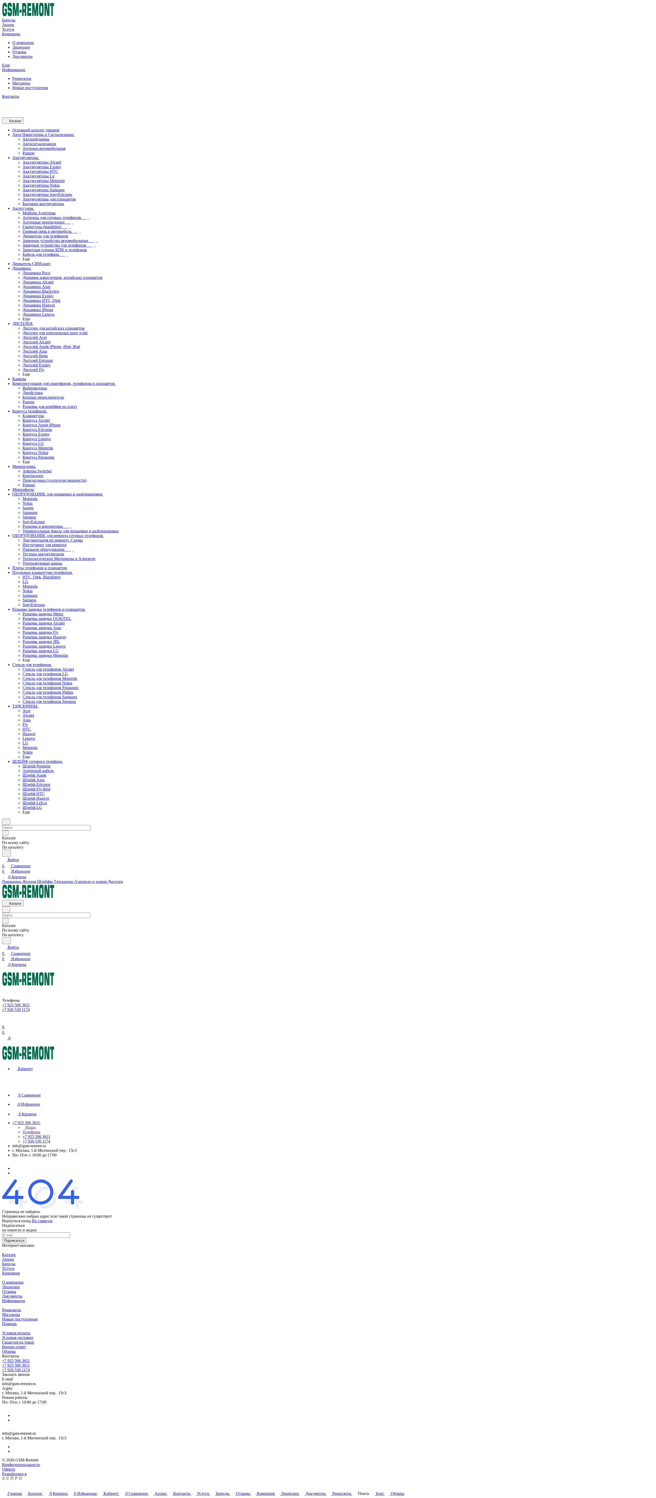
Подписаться (14, 1240)
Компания (11, 1273)
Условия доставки (17, 1337)
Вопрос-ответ (14, 1347)
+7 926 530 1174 (16, 1370)
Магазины (21, 83)
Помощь (9, 1324)
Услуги (8, 1268)
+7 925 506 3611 (16, 1360)
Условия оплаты (16, 1333)
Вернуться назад (16, 1221)
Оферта (8, 1469)
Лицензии (21, 47)
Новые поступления (30, 88)
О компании (23, 42)
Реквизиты (21, 78)
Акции (8, 1259)
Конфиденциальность (21, 1464)
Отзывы (19, 52)
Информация (13, 1301)
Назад (30, 1127)
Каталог (9, 1254)
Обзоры (9, 1351)
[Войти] (4, 1021)
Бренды (8, 1264)
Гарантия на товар (18, 1342)
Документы (22, 56)
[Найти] (6, 853)
